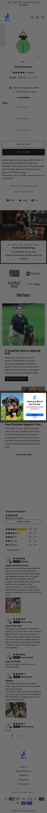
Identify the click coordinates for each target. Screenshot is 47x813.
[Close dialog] (45, 394)
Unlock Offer (35, 415)
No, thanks (35, 417)
